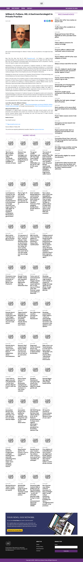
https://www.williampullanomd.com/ (43, 106)
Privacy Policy (39, 546)
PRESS (23, 8)
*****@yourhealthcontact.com (13, 124)
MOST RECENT (15, 8)
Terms (37, 544)
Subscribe (66, 551)
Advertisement (40, 548)
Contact (38, 550)
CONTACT (29, 8)
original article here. (39, 129)
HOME (8, 8)
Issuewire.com (31, 58)
